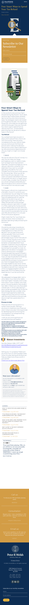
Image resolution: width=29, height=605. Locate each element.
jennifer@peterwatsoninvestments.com (14, 345)
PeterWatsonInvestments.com (11, 347)
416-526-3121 (14, 383)
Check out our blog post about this (12, 360)
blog (13, 385)
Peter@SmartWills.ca (17, 382)
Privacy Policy (15, 560)
